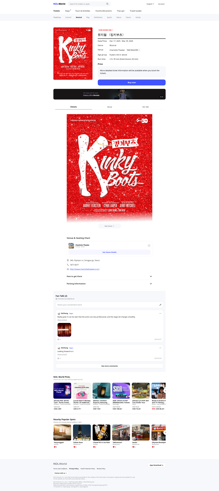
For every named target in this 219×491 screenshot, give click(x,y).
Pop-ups (120, 11)
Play (87, 17)
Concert (68, 17)
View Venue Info (132, 50)
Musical (79, 17)
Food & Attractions (104, 11)
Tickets (56, 11)
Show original (62, 320)
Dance (118, 17)
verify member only (105, 30)
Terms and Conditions (60, 469)
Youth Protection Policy (88, 469)
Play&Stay (57, 17)
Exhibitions (98, 17)
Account (161, 4)
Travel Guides (136, 11)
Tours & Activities (82, 11)
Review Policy (101, 469)
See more (108, 226)
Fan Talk (145, 107)
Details (73, 107)
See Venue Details (109, 252)
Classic (128, 17)
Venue (109, 107)
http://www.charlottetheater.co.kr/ (85, 269)
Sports (109, 17)
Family (138, 17)
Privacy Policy (74, 469)
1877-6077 (74, 265)
